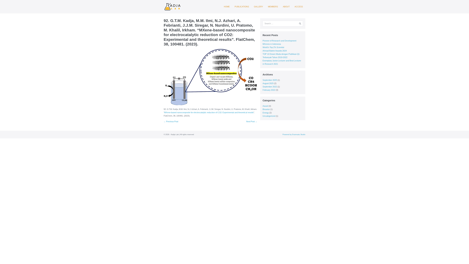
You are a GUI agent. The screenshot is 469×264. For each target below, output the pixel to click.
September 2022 (270, 87)
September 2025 (270, 80)
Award (265, 106)
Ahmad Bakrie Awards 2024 (275, 51)
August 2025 (268, 83)
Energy (266, 113)
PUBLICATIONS (242, 7)
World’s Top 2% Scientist (273, 47)
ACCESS (299, 7)
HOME (227, 7)
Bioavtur (266, 109)
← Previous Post (171, 122)
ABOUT (286, 7)
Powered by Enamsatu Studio (293, 134)
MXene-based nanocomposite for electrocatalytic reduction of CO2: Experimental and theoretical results (209, 112)
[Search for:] (283, 23)
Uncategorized (269, 116)
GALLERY (258, 7)
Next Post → (251, 122)
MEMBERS (273, 7)
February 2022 (269, 90)
